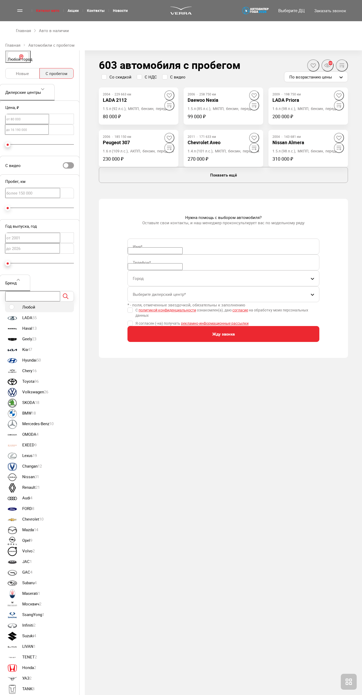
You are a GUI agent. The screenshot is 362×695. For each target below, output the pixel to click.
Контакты (96, 10)
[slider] (7, 144)
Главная (12, 45)
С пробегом (56, 73)
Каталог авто (47, 10)
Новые (22, 73)
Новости (120, 10)
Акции (73, 10)
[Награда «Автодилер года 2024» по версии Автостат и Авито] (255, 10)
